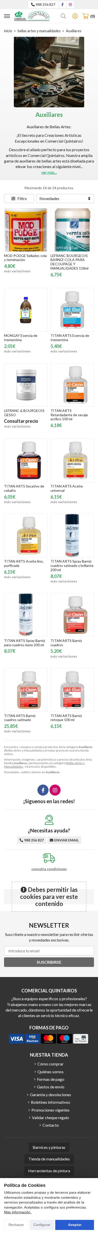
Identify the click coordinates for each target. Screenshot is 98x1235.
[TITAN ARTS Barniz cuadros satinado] (25, 689)
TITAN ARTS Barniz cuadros (66, 642)
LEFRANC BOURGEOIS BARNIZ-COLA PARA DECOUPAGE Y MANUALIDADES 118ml (69, 261)
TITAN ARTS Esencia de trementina (70, 337)
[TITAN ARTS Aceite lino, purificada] (25, 535)
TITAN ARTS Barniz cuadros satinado (19, 717)
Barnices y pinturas (49, 1147)
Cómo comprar (50, 1063)
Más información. (17, 1212)
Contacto (50, 1125)
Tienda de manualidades (49, 1158)
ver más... (49, 172)
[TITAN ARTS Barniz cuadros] (72, 614)
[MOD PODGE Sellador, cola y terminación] (25, 229)
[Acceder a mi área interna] (75, 16)
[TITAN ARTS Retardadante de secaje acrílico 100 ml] (72, 384)
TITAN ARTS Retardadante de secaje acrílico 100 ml (69, 414)
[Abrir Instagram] (70, 4)
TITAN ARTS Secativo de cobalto (24, 488)
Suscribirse (49, 962)
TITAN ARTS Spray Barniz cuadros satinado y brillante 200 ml (72, 565)
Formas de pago (50, 1079)
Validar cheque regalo (50, 1117)
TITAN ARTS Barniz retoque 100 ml (66, 717)
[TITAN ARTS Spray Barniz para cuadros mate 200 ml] (25, 614)
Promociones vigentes (50, 1110)
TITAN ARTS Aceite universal (67, 488)
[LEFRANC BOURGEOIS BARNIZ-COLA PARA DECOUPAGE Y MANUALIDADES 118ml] (72, 229)
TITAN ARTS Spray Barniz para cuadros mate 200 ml (24, 642)
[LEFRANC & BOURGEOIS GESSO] (25, 384)
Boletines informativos (50, 1102)
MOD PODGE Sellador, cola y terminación (25, 257)
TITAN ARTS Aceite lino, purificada (23, 563)
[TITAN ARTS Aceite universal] (72, 460)
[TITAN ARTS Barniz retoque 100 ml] (72, 689)
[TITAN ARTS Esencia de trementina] (72, 309)
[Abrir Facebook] (62, 4)
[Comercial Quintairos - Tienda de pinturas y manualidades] (31, 16)
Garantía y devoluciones (50, 1094)
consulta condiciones (49, 869)
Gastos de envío (50, 1086)
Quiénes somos (50, 1071)
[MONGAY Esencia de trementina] (25, 309)
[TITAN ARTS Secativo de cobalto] (25, 460)
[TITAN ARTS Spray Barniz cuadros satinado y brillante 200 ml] (72, 535)
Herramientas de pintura (49, 1170)
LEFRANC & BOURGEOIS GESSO (24, 412)
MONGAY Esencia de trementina (20, 337)
